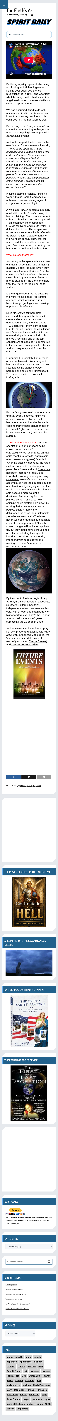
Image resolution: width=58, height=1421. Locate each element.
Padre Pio (34, 1394)
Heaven (46, 1376)
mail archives (13, 1385)
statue (30, 1404)
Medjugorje (20, 1390)
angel (28, 1357)
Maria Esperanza (41, 1385)
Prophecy (37, 786)
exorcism (34, 1371)
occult (23, 1394)
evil (25, 1371)
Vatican (10, 1409)
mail (39, 1380)
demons (32, 1366)
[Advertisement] (29, 743)
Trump (39, 1404)
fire (17, 1376)
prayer (26, 1399)
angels (37, 1357)
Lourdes (29, 1380)
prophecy (37, 1399)
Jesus (10, 1380)
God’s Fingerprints (11, 1285)
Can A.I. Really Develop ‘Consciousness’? (18, 1304)
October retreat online (24, 644)
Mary (9, 1390)
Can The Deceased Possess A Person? (17, 1309)
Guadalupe (34, 1376)
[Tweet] (28, 777)
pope (44, 1394)
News (29, 786)
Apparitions (21, 786)
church (21, 1366)
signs (47, 1399)
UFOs (48, 1404)
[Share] (13, 777)
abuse (10, 1357)
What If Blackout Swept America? (16, 1294)
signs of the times (16, 1404)
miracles (42, 1390)
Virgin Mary (22, 1409)
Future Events (37, 641)
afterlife (19, 1357)
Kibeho (19, 1380)
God (24, 1376)
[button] (4, 4)
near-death (12, 1394)
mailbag (27, 1385)
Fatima (10, 1376)
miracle (32, 1390)
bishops (38, 1362)
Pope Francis (13, 1399)
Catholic (11, 1366)
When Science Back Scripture (14, 1299)
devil (40, 1366)
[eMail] (44, 777)
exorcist (46, 1371)
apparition (12, 1362)
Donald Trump (14, 1371)
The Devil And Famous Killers (14, 1289)
